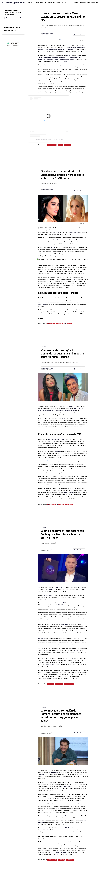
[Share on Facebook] (74, 34)
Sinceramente (42, 304)
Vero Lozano (71, 47)
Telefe (61, 145)
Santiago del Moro (69, 684)
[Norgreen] (13, 44)
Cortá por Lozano (52, 145)
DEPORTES (74, 2)
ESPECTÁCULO (85, 2)
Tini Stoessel (68, 323)
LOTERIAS (94, 2)
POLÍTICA (43, 2)
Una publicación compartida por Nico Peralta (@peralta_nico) (48, 139)
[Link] (80, 34)
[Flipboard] (16, 17)
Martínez (72, 427)
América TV (51, 684)
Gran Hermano (59, 684)
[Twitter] (11, 17)
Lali (71, 247)
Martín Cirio (60, 323)
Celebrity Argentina (50, 664)
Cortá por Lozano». (68, 49)
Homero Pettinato (54, 772)
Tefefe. (65, 61)
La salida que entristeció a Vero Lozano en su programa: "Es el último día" (13, 12)
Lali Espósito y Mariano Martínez (57, 439)
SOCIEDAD (59, 2)
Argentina (75, 650)
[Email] (20, 17)
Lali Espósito (51, 323)
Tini (58, 240)
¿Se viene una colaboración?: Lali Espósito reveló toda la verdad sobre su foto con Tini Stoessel (13, 29)
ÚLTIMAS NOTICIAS (32, 2)
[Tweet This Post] (77, 34)
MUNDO (67, 2)
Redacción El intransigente (47, 33)
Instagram (74, 279)
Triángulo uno (70, 859)
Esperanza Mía (51, 441)
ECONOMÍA (51, 2)
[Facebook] (7, 17)
